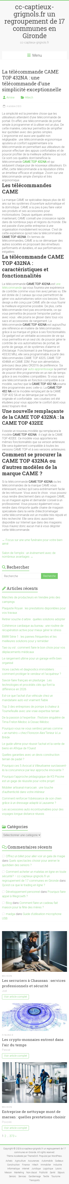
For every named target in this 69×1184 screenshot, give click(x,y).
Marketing (19, 1172)
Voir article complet (15, 996)
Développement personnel (23, 892)
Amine (10, 97)
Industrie (57, 1164)
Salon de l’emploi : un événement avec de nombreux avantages (29, 554)
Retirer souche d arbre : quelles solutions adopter (33, 619)
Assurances (33, 1161)
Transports (34, 1180)
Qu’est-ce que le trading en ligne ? (23, 885)
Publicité (43, 1172)
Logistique (48, 1168)
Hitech (29, 97)
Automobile (47, 1161)
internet (25, 1168)
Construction (13, 1164)
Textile (46, 1176)
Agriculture (20, 1161)
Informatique (13, 1168)
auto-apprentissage (40, 369)
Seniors (12, 1176)
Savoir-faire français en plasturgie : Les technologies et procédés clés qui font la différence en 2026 (28, 685)
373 (11, 1136)
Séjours (61, 1172)
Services (22, 1176)
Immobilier (46, 1164)
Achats (9, 1161)
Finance (8, 1035)
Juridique (36, 1168)
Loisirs (58, 1168)
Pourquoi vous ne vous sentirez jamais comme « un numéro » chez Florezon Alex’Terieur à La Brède (32, 733)
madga (10, 914)
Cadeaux (59, 1161)
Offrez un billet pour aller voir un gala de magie (35, 856)
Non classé (31, 1172)
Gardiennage (35, 1176)
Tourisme (55, 1176)
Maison (7, 976)
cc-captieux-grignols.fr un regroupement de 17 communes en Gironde (34, 21)
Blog (9, 903)
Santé (52, 1172)
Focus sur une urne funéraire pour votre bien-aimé (32, 541)
